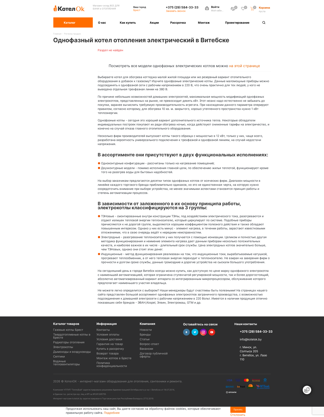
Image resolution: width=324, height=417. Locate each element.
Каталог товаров (66, 324)
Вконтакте (186, 332)
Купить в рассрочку (110, 348)
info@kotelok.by (251, 339)
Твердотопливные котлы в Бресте (71, 336)
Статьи (145, 339)
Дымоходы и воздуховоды (72, 351)
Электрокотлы (63, 347)
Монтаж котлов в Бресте (114, 358)
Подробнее (112, 412)
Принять (238, 409)
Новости (146, 329)
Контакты (103, 329)
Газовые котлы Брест (68, 329)
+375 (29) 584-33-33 (182, 7)
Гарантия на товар (110, 344)
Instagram (203, 332)
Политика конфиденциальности (112, 364)
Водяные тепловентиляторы (66, 363)
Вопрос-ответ (149, 344)
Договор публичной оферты (154, 355)
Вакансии (146, 348)
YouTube (211, 332)
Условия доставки (109, 339)
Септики (59, 356)
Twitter (195, 332)
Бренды (145, 334)
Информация (107, 324)
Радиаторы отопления (69, 342)
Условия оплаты (108, 334)
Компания (147, 324)
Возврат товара (108, 353)
